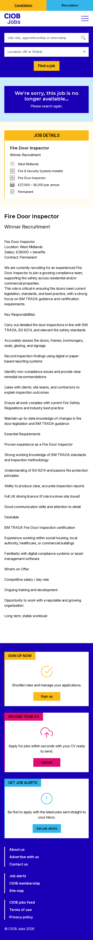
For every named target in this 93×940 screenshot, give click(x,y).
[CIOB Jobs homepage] (12, 18)
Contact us (18, 864)
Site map (16, 890)
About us (17, 849)
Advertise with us (24, 857)
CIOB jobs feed (22, 902)
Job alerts (17, 876)
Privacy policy (21, 917)
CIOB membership (24, 883)
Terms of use (20, 910)
